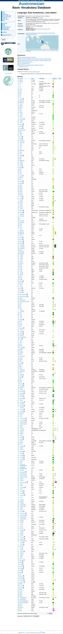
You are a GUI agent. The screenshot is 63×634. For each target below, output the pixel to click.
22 (18, 440)
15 (18, 115)
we (20, 570)
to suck (21, 526)
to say (21, 483)
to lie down (22, 472)
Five (21, 176)
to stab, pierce (23, 517)
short (21, 331)
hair (21, 196)
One (21, 290)
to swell (21, 530)
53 (18, 301)
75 (18, 422)
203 (19, 328)
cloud (21, 124)
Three (21, 384)
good (21, 186)
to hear (21, 447)
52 (18, 520)
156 (19, 376)
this (21, 378)
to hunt (21, 457)
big (20, 108)
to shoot (22, 495)
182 (19, 217)
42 (18, 526)
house (21, 208)
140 (19, 136)
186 (19, 609)
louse (21, 241)
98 (18, 152)
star (21, 354)
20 (18, 465)
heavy (21, 207)
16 (18, 222)
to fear (21, 440)
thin (21, 377)
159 (19, 589)
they (21, 373)
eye (21, 157)
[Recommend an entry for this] (32, 99)
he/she (21, 202)
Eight (21, 155)
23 (18, 113)
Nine (21, 281)
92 (18, 477)
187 (19, 373)
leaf (21, 225)
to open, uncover (23, 477)
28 (18, 394)
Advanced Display (6, 27)
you (21, 609)
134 (19, 387)
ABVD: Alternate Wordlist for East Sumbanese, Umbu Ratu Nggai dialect (35, 60)
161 (19, 337)
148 (19, 583)
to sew (21, 491)
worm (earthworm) (24, 600)
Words (3, 24)
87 (18, 529)
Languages (4, 23)
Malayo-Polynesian (36, 33)
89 (18, 455)
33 (18, 470)
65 (18, 316)
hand (21, 200)
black (21, 112)
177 (19, 378)
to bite (21, 389)
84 (18, 478)
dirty (21, 133)
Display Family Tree (6, 35)
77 (18, 487)
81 (18, 329)
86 (18, 446)
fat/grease (22, 160)
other (21, 298)
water (21, 568)
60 (18, 162)
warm (21, 566)
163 (19, 276)
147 (19, 112)
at (20, 95)
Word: (21, 78)
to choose (22, 403)
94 (18, 536)
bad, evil (22, 100)
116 (18, 177)
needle (21, 272)
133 (19, 303)
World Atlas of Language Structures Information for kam (31, 65)
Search (4, 25)
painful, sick (22, 299)
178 (19, 364)
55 (18, 597)
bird (21, 110)
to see (21, 489)
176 (19, 105)
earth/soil (22, 150)
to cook (21, 409)
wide (21, 589)
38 (18, 402)
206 (19, 363)
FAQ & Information (6, 16)
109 (19, 251)
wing (21, 596)
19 (18, 335)
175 (19, 80)
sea (21, 326)
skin (21, 340)
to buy (21, 400)
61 (18, 208)
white (21, 583)
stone (21, 357)
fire (20, 169)
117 (18, 185)
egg (21, 152)
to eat (21, 435)
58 (18, 591)
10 (18, 133)
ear (20, 147)
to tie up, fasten (23, 540)
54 (18, 245)
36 (18, 507)
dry (20, 137)
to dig (21, 425)
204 (19, 155)
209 (19, 294)
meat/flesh (22, 248)
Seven (21, 328)
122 (19, 568)
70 (18, 495)
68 (18, 272)
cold (21, 126)
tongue (21, 554)
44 (18, 447)
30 (18, 256)
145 (19, 347)
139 (19, 126)
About (3, 13)
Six (20, 339)
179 (19, 264)
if (20, 219)
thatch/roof (22, 369)
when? (21, 580)
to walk (21, 548)
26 (18, 196)
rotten (21, 319)
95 (18, 437)
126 (19, 224)
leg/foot (21, 230)
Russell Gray (37, 632)
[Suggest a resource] (23, 66)
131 (19, 124)
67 (18, 491)
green (21, 193)
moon (21, 250)
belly (21, 104)
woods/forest (23, 599)
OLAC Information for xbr (24, 63)
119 (18, 150)
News (3, 20)
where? (21, 582)
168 (19, 131)
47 (18, 553)
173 (19, 95)
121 (19, 324)
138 (19, 566)
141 (19, 574)
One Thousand (23, 296)
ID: (18, 78)
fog (20, 179)
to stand (22, 520)
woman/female (23, 597)
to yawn (21, 553)
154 (19, 331)
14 (18, 104)
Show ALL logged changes (34, 71)
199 (19, 383)
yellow (21, 607)
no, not (21, 283)
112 (18, 319)
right (21, 309)
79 (18, 356)
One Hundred (23, 294)
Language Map (5, 29)
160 (19, 299)
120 (19, 357)
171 (19, 451)
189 (19, 585)
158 (19, 263)
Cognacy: (55, 78)
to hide (21, 451)
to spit (21, 507)
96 (18, 134)
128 (19, 344)
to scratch (22, 487)
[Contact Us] (41, 632)
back (21, 99)
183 (19, 380)
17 (18, 235)
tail (20, 361)
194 (19, 210)
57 (18, 214)
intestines (22, 222)
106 (19, 349)
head (21, 203)
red (20, 307)
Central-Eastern (44, 33)
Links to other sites (6, 15)
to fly (21, 444)
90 (18, 425)
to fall (21, 437)
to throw (22, 537)
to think (21, 533)
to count (22, 413)
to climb (21, 405)
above (21, 80)
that (21, 364)
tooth (21, 556)
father (21, 162)
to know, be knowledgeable (23, 465)
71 (18, 517)
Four (21, 181)
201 (19, 175)
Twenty (21, 560)
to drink (21, 432)
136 (19, 592)
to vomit (21, 546)
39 (18, 409)
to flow (21, 442)
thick (21, 375)
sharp (21, 329)
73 (18, 524)
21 (18, 533)
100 (19, 596)
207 (19, 560)
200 (19, 181)
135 (19, 232)
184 (19, 202)
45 (18, 157)
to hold (21, 455)
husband (22, 214)
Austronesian (33, 0)
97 (18, 110)
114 (18, 225)
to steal (21, 524)
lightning (22, 232)
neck (21, 269)
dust (21, 143)
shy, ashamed (23, 337)
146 (19, 92)
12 (18, 340)
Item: (32, 78)
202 (19, 339)
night (21, 279)
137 (19, 391)
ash (21, 92)
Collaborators (5, 14)
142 (19, 207)
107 (19, 600)
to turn (21, 542)
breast (21, 120)
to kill (21, 461)
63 (18, 259)
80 (18, 511)
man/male (22, 245)
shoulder (22, 335)
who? (21, 585)
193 (19, 219)
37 (18, 435)
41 (18, 389)
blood (21, 113)
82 (18, 140)
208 (19, 167)
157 (19, 374)
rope (21, 316)
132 (19, 179)
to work (21, 551)
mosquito (22, 251)
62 (18, 369)
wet (21, 574)
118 (18, 189)
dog (21, 134)
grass (21, 189)
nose (21, 284)
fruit (21, 185)
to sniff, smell (23, 504)
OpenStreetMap (55, 49)
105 (19, 361)
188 (19, 575)
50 (18, 428)
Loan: (59, 78)
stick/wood (22, 356)
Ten (21, 363)
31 (18, 556)
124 (19, 326)
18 (18, 120)
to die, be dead (23, 422)
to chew (21, 402)
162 (19, 288)
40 (18, 432)
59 (18, 255)
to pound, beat (23, 482)
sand (21, 324)
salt (21, 321)
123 (19, 442)
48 (18, 499)
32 (18, 554)
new (21, 276)
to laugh (22, 470)
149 (19, 307)
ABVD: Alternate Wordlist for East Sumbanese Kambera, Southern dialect (35, 58)
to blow (21, 391)
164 (19, 186)
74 (18, 461)
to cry (21, 414)
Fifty (21, 167)
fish (21, 172)
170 (19, 580)
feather (21, 163)
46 (18, 489)
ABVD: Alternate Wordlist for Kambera (27, 57)
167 (19, 279)
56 (18, 122)
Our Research (5, 19)
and (21, 89)
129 (19, 250)
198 (19, 562)
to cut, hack (22, 418)
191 (19, 84)
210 (19, 296)
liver (21, 235)
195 (19, 283)
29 (18, 504)
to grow (21, 446)
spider (21, 352)
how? (21, 210)
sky (20, 344)
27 (18, 284)
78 (18, 418)
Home (3, 12)
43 (18, 147)
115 (18, 312)
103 (19, 248)
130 (19, 354)
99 (18, 163)
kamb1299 (40, 17)
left (20, 228)
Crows (39, 0)
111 (18, 172)
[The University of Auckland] (8, 44)
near (21, 264)
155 (19, 237)
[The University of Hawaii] (8, 52)
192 (19, 89)
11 (18, 143)
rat (20, 304)
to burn (21, 398)
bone (21, 115)
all (20, 84)
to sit (21, 497)
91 (18, 400)
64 (18, 483)
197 (19, 290)
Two (21, 562)
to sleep (22, 499)
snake (21, 349)
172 (19, 405)
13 (18, 99)
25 (18, 269)
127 (19, 599)
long (21, 237)
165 (19, 100)
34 (18, 414)
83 (18, 551)
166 (19, 130)
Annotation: (42, 78)
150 (19, 607)
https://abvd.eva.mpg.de (24, 0)
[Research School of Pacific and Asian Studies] (8, 60)
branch (21, 119)
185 (19, 570)
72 (18, 453)
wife (21, 591)
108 (19, 241)
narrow (21, 263)
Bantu (42, 0)
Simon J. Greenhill (26, 632)
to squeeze (22, 513)
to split (21, 511)
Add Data (4, 32)
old (20, 288)
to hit (21, 453)
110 (18, 352)
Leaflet (27, 49)
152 (19, 345)
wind (21, 592)
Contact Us (4, 18)
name (21, 259)
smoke (21, 347)
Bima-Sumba (34, 34)
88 (18, 513)
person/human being (24, 301)
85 (18, 403)
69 (18, 457)
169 (19, 604)
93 (18, 482)
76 (18, 473)
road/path (22, 311)
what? (21, 576)
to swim (21, 531)
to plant (21, 478)
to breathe (22, 394)
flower (21, 177)
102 (19, 304)
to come (22, 407)
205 (19, 281)
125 (19, 321)
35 (18, 546)
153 (19, 108)
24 (18, 203)
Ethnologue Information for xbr (25, 61)
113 (18, 118)
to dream (22, 428)
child (21, 122)
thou (21, 380)
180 (19, 158)
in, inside (22, 220)
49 (18, 471)
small (21, 345)
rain (21, 303)
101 (19, 444)
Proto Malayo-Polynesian (42, 29)
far (20, 158)
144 (19, 398)
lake (21, 224)
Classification (5, 28)
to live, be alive (23, 473)
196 (19, 413)
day (21, 131)
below (21, 105)
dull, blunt (22, 140)
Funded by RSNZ (8, 73)
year (21, 604)
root (21, 312)
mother (21, 255)
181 (19, 582)
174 (19, 220)
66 (18, 540)
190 (19, 298)
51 (18, 497)
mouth (21, 256)
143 (19, 169)
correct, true (22, 130)
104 (19, 160)
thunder (21, 387)
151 (19, 193)
